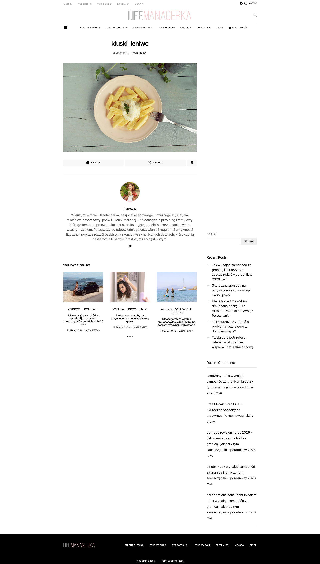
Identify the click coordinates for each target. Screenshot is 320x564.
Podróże (75, 309)
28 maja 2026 (121, 327)
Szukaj (211, 234)
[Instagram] (245, 3)
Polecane (91, 309)
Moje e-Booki (104, 3)
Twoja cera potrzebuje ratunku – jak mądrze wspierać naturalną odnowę (233, 342)
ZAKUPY (139, 3)
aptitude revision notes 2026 (228, 432)
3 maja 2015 (121, 52)
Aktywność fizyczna (176, 309)
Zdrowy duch (141, 27)
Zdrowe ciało (115, 27)
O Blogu (67, 3)
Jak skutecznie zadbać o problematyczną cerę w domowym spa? (230, 326)
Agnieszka (139, 52)
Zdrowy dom (166, 27)
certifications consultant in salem (232, 495)
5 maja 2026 (168, 330)
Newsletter (122, 3)
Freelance (186, 27)
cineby (212, 467)
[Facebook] (241, 3)
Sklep (220, 27)
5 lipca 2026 (74, 330)
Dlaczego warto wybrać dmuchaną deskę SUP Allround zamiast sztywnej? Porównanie (177, 322)
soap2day (214, 376)
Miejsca (203, 27)
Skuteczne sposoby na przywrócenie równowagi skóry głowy (130, 318)
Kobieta (118, 309)
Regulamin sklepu (145, 560)
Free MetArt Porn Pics (223, 404)
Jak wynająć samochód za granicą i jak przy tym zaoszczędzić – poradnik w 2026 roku (83, 320)
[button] (127, 336)
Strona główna (90, 27)
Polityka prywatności (173, 560)
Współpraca (84, 3)
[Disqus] (130, 392)
